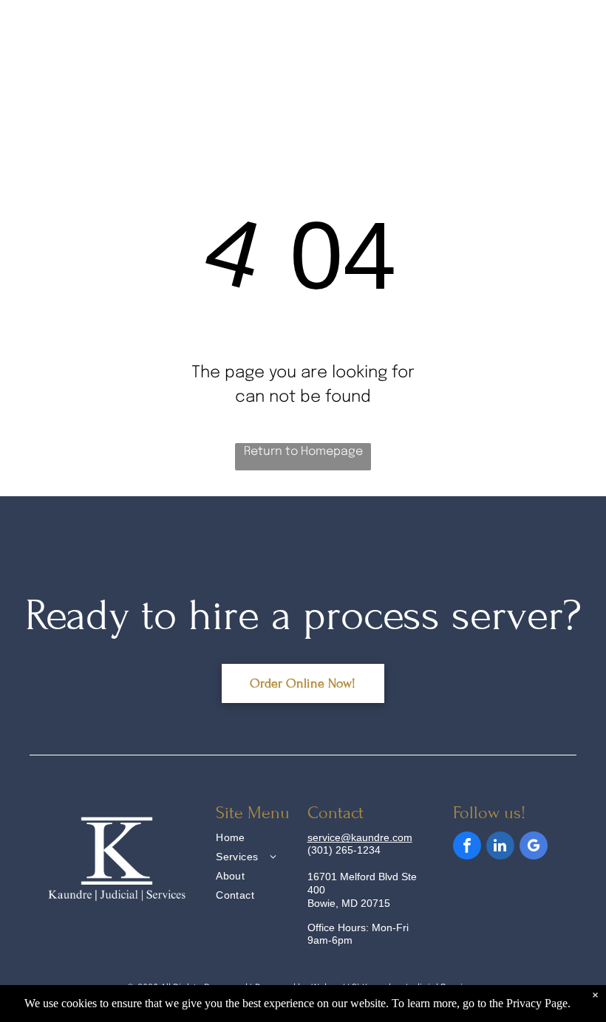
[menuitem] (270, 839)
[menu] (573, 42)
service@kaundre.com (359, 837)
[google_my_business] (534, 847)
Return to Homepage (303, 451)
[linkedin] (500, 847)
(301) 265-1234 (344, 850)
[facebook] (467, 847)
